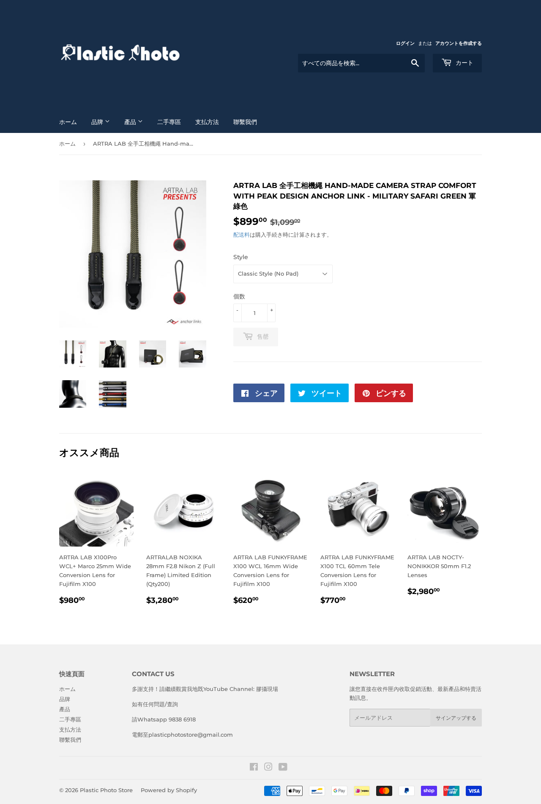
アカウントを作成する (458, 43)
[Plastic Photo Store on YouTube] (283, 768)
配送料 (241, 234)
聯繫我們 (245, 122)
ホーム (68, 122)
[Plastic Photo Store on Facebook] (253, 768)
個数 (239, 296)
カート (463, 62)
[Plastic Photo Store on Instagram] (268, 768)
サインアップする (456, 718)
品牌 (98, 122)
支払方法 (207, 122)
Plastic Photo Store (106, 790)
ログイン (405, 43)
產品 (131, 122)
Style (240, 257)
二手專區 (169, 122)
